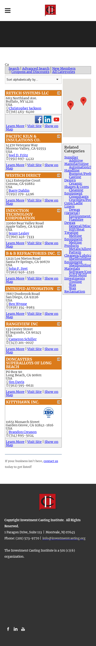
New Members (63, 68)
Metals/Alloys (80, 249)
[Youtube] (23, 629)
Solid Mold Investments (75, 276)
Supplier (71, 157)
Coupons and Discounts (30, 72)
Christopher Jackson (25, 108)
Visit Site (34, 126)
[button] (83, 101)
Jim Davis (16, 382)
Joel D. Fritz (18, 155)
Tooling (75, 282)
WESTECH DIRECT (23, 175)
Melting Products (73, 244)
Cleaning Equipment (73, 191)
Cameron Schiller (23, 339)
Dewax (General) (72, 211)
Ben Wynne (18, 304)
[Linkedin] (15, 629)
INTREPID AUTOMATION (29, 288)
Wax (72, 285)
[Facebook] (8, 629)
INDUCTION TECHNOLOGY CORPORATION (20, 214)
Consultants (79, 196)
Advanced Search (35, 68)
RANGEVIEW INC (22, 324)
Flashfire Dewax (73, 221)
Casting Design (72, 178)
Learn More (15, 126)
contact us (51, 461)
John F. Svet (18, 268)
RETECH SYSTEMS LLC (27, 93)
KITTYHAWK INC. (22, 402)
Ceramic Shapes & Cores (76, 185)
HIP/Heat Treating (74, 231)
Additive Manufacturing (76, 162)
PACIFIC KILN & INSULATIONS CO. (23, 138)
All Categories (63, 72)
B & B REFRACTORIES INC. (31, 253)
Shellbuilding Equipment (77, 260)
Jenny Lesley (19, 233)
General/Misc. (80, 226)
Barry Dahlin (19, 190)
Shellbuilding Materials (77, 267)
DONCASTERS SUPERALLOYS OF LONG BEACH (28, 363)
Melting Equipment (73, 237)
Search (14, 68)
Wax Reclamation (74, 290)
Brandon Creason (23, 432)
